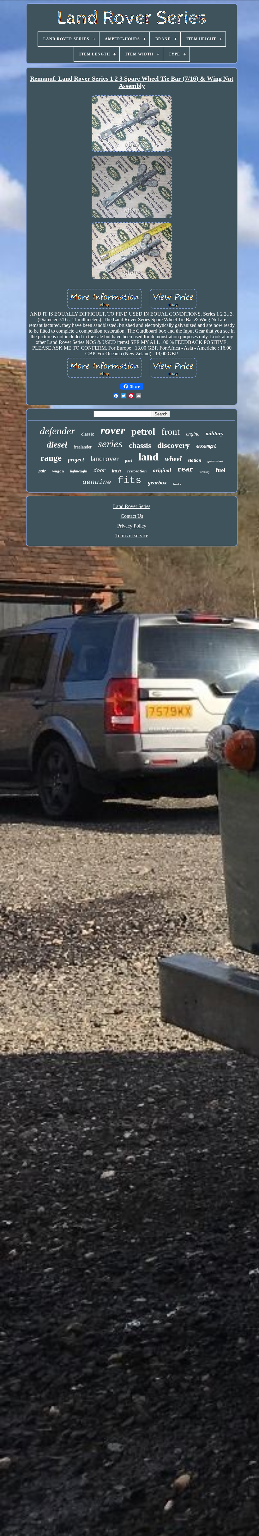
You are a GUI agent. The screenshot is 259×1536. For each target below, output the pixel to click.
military (215, 434)
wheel (173, 459)
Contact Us (132, 516)
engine (192, 434)
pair (42, 471)
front (170, 431)
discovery (173, 445)
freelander (83, 447)
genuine (96, 482)
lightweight (78, 471)
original (162, 470)
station (194, 460)
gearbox (157, 482)
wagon (58, 471)
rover (112, 430)
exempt (206, 446)
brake (177, 484)
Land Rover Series (131, 506)
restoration (137, 471)
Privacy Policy (131, 525)
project (76, 459)
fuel (220, 470)
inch (116, 470)
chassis (140, 445)
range (51, 458)
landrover (104, 459)
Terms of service (131, 535)
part (128, 460)
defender (57, 431)
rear (185, 468)
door (99, 469)
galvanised (215, 461)
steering (204, 472)
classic (87, 434)
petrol (143, 431)
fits (129, 480)
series (110, 443)
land (148, 457)
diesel (57, 444)
